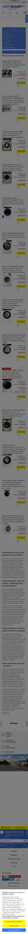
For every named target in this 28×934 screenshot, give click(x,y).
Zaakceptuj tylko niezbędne (14, 921)
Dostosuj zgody (14, 926)
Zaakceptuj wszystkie (14, 930)
